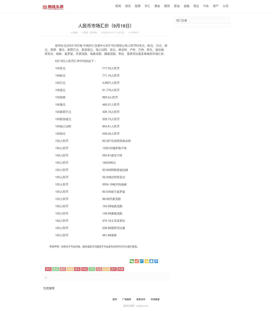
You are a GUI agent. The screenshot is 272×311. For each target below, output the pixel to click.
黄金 (157, 6)
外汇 (147, 6)
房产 (216, 6)
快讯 (128, 6)
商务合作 (140, 299)
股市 (62, 269)
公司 (225, 6)
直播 (120, 269)
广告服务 (126, 299)
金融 (186, 6)
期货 (167, 6)
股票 (138, 6)
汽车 (206, 6)
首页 (48, 269)
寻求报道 (155, 299)
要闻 (55, 269)
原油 (177, 6)
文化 (99, 269)
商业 (196, 6)
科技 (84, 269)
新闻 (118, 6)
